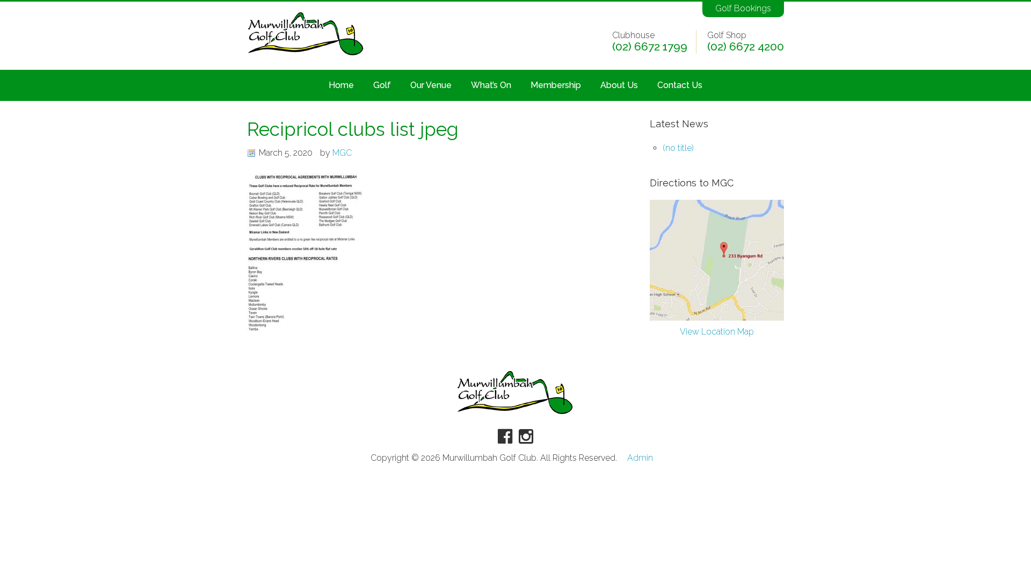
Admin (640, 458)
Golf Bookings (743, 8)
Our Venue (431, 85)
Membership (556, 85)
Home (341, 85)
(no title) (678, 148)
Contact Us (679, 85)
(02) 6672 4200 (745, 46)
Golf (382, 85)
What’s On (491, 85)
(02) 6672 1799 (649, 46)
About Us (619, 85)
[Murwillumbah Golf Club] (306, 56)
